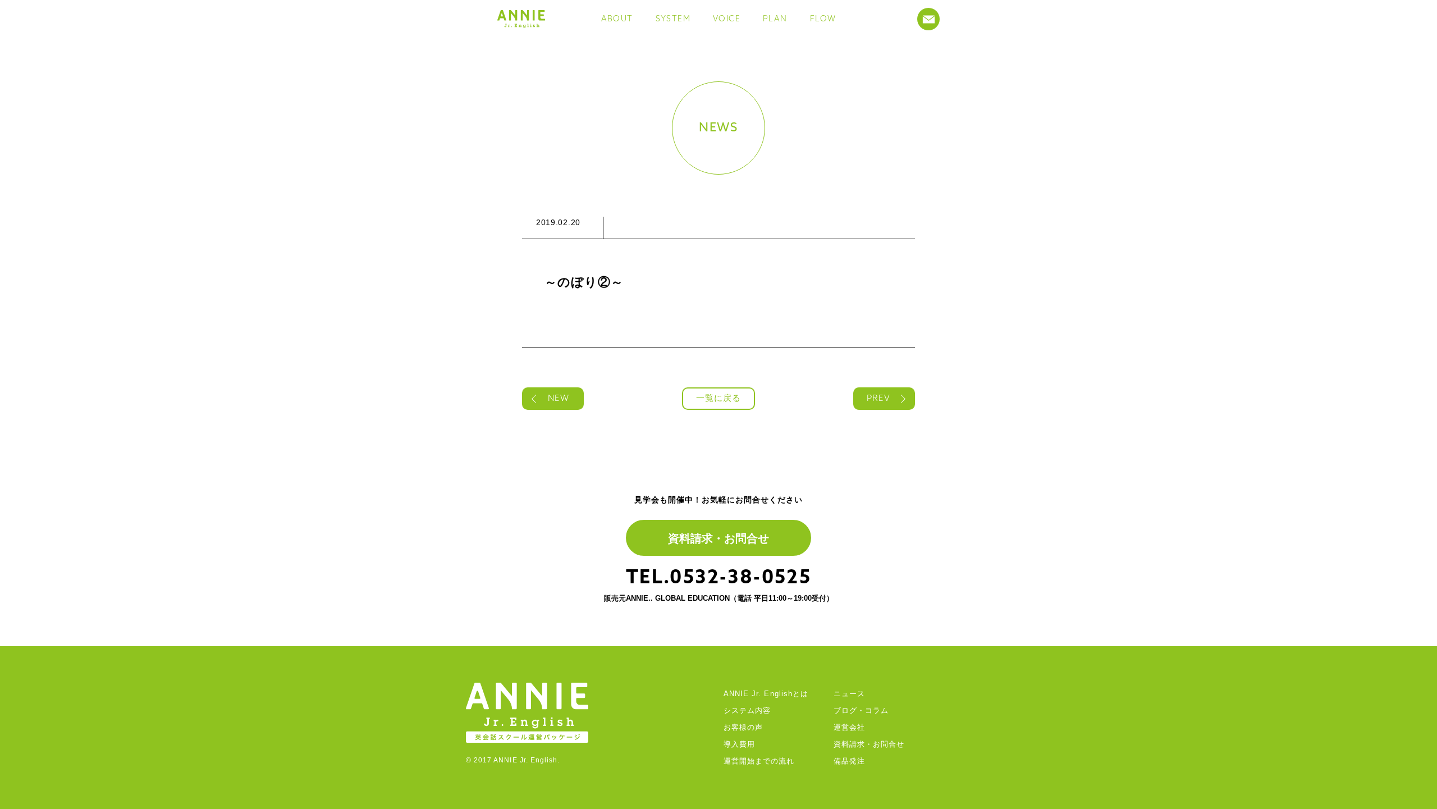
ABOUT (617, 19)
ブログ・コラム (861, 710)
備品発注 (849, 761)
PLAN (775, 19)
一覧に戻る (718, 399)
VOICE (726, 19)
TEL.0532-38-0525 (718, 578)
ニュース (849, 693)
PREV (878, 399)
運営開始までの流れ (759, 761)
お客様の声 (743, 727)
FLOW (823, 19)
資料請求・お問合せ (718, 538)
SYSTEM (673, 19)
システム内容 (747, 710)
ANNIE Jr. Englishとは (766, 693)
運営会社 (849, 727)
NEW (558, 399)
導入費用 (739, 744)
